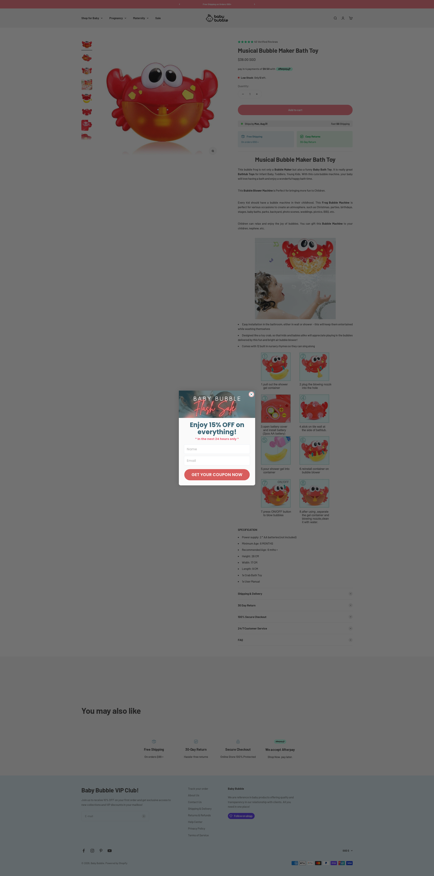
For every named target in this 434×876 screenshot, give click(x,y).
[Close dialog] (251, 394)
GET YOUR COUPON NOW (217, 474)
